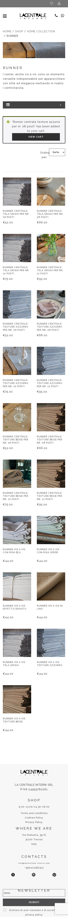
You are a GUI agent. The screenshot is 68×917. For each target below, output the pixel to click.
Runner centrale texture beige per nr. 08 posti (49, 439)
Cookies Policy (34, 817)
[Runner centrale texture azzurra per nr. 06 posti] (17, 304)
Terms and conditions (34, 813)
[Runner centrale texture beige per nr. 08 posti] (51, 417)
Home (7, 31)
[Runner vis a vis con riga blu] (17, 530)
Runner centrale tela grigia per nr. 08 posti (50, 214)
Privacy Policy (34, 822)
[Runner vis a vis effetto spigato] (17, 586)
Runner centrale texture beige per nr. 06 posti (15, 439)
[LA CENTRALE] (33, 16)
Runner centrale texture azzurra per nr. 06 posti (15, 326)
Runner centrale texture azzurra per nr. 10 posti (15, 383)
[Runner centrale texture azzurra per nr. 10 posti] (17, 361)
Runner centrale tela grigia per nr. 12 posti (50, 270)
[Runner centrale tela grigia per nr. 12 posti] (51, 248)
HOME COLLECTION (41, 31)
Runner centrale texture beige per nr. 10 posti (15, 496)
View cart (36, 136)
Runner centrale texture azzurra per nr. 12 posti (49, 383)
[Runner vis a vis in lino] (51, 586)
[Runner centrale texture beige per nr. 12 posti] (51, 474)
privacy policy (34, 914)
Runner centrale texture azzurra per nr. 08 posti (49, 326)
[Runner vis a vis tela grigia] (17, 643)
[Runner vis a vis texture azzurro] (51, 643)
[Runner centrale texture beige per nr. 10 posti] (17, 474)
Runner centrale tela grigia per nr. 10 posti (16, 270)
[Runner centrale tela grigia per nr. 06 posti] (17, 191)
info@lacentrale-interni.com (34, 863)
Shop (19, 31)
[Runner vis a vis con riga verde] (51, 530)
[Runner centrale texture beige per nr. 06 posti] (17, 417)
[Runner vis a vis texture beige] (17, 699)
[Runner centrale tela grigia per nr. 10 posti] (17, 248)
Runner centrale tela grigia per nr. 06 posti (16, 214)
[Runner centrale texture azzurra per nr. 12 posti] (51, 361)
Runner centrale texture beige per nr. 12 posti (49, 496)
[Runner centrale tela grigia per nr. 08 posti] (51, 191)
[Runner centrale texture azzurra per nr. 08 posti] (51, 304)
